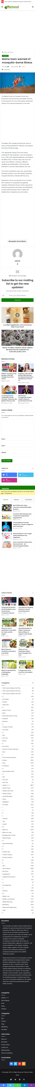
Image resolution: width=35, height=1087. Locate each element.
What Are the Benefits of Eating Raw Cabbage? (8, 672)
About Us (4, 1039)
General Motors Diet (8, 771)
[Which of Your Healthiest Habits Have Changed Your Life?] (26, 643)
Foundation (6, 765)
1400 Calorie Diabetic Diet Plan (12, 691)
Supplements (6, 874)
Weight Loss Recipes (8, 899)
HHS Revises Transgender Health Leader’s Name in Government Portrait (25, 398)
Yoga (4, 910)
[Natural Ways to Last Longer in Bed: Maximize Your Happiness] (7, 536)
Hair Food (5, 782)
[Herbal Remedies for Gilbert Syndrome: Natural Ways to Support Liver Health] (26, 622)
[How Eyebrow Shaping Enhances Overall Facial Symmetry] (26, 601)
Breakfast (5, 718)
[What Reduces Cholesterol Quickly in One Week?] (9, 643)
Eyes (4, 752)
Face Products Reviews (9, 757)
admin (5, 66)
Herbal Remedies (7, 796)
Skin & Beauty (7, 868)
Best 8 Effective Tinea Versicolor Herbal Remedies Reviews (22, 507)
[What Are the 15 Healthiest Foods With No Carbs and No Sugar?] (9, 622)
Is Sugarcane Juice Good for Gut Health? (25, 671)
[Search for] (33, 7)
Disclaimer (4, 1042)
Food (4, 763)
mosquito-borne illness (18, 241)
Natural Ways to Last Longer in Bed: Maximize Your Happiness (22, 535)
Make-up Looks (7, 832)
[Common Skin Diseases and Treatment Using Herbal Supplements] (7, 516)
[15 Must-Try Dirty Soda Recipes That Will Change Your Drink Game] (9, 367)
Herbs (4, 799)
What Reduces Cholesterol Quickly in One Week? (8, 651)
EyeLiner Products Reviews (10, 749)
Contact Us (4, 1047)
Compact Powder (8, 727)
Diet (4, 735)
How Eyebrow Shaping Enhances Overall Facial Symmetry (25, 609)
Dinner (4, 741)
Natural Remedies (8, 843)
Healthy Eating (7, 793)
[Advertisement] (17, 29)
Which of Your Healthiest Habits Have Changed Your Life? (24, 652)
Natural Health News (25, 926)
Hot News (10, 52)
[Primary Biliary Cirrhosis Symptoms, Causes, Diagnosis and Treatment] (7, 526)
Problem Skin (6, 852)
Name (3, 439)
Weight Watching (7, 902)
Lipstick (5, 824)
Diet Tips (5, 738)
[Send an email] (8, 66)
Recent (16, 499)
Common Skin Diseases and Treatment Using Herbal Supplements (22, 516)
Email (3, 445)
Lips (4, 821)
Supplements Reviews (9, 877)
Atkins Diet (6, 704)
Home (5, 52)
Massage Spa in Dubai (9, 835)
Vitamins (5, 890)
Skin (4, 865)
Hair (4, 777)
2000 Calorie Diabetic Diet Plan (12, 693)
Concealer (5, 729)
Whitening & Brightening (9, 907)
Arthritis (5, 702)
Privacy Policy (5, 1044)
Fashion (5, 760)
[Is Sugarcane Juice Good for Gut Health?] (26, 664)
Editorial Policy (5, 1050)
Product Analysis (7, 854)
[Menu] (2, 7)
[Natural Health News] (11, 6)
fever (3, 157)
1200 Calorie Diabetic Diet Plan (11, 688)
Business (5, 721)
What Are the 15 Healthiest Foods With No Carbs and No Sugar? (8, 631)
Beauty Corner (7, 710)
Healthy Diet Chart (8, 790)
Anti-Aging (6, 699)
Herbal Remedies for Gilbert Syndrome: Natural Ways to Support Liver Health (25, 631)
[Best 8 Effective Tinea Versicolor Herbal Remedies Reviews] (7, 507)
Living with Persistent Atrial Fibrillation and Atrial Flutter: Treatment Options (8, 610)
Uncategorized (7, 885)
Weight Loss (6, 896)
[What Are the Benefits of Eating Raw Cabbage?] (9, 664)
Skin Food (5, 871)
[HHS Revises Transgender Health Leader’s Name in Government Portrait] (26, 389)
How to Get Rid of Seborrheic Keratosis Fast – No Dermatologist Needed (22, 544)
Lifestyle (5, 818)
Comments (28, 499)
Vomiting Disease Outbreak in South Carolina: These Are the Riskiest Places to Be (9, 398)
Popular (5, 499)
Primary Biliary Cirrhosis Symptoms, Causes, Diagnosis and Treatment (23, 524)
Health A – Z (6, 785)
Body (4, 713)
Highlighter (6, 802)
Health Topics (6, 788)
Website (3, 452)
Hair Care (5, 779)
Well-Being (6, 904)
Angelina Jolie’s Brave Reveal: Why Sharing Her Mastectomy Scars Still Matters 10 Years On (25, 377)
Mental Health (7, 838)
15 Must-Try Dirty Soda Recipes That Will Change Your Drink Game (8, 376)
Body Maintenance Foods (10, 716)
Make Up (5, 829)
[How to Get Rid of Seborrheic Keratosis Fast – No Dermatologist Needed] (7, 544)
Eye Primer (6, 746)
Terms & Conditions (7, 1053)
